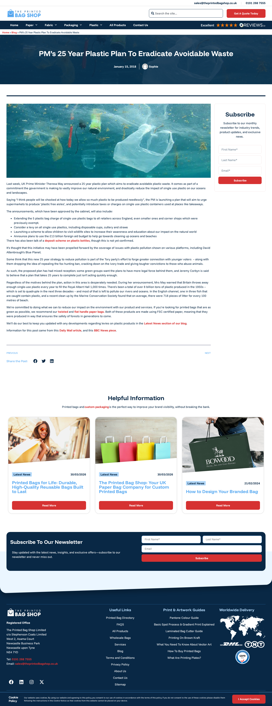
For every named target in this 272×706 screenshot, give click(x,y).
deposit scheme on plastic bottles (67, 240)
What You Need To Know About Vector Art (184, 644)
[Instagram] (31, 682)
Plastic (93, 25)
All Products (118, 25)
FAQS (120, 624)
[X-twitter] (41, 682)
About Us (120, 671)
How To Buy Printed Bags (184, 651)
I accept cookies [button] (249, 699)
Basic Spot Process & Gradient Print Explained (184, 624)
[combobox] (186, 13)
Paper (29, 25)
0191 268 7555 (256, 3)
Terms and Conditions (120, 658)
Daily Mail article (70, 330)
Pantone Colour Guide (184, 618)
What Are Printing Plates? (184, 658)
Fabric (49, 25)
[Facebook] (11, 682)
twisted (63, 311)
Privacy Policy (120, 664)
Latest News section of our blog (165, 323)
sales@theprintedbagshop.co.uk (215, 3)
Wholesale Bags (120, 638)
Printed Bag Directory (120, 618)
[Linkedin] (21, 682)
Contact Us (140, 25)
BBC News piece (105, 330)
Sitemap (120, 684)
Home (14, 25)
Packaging (71, 25)
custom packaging (97, 407)
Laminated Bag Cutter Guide (184, 631)
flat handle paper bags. (89, 311)
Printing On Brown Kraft (184, 638)
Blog (14, 32)
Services (120, 644)
